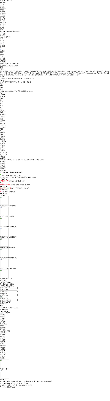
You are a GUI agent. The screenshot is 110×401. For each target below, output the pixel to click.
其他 (70, 71)
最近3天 (2, 149)
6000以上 (17, 91)
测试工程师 (66, 75)
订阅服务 (3, 349)
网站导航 (3, 2)
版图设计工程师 (75, 75)
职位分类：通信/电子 (6, 159)
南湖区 (14, 78)
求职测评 (3, 345)
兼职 (1, 52)
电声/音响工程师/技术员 (10, 73)
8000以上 (23, 91)
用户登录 (3, 33)
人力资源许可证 (5, 331)
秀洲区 (10, 78)
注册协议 (3, 318)
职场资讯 (3, 8)
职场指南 (3, 358)
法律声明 (3, 320)
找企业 (2, 26)
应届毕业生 (3, 114)
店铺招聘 (3, 46)
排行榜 (2, 343)
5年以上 (2, 122)
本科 (1, 105)
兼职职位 (3, 17)
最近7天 (2, 150)
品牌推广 (3, 336)
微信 (1, 29)
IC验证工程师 (76, 71)
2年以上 (2, 118)
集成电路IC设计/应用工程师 (11, 71)
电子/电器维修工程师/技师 (48, 71)
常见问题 (3, 354)
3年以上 (2, 120)
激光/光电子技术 (23, 73)
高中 (1, 100)
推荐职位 (3, 168)
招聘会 (2, 10)
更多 (1, 84)
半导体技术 (31, 73)
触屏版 (2, 28)
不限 (1, 85)
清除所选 (3, 156)
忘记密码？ (16, 307)
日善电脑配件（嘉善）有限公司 (21, 184)
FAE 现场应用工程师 (21, 75)
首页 (1, 38)
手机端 (17, 31)
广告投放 (3, 340)
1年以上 (2, 116)
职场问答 (3, 19)
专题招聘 (3, 11)
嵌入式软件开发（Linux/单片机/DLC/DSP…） (83, 73)
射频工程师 (36, 71)
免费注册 (3, 35)
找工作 (2, 4)
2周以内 (2, 138)
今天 (1, 147)
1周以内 (2, 136)
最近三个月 (3, 154)
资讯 (1, 56)
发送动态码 (3, 304)
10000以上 (29, 91)
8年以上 (2, 123)
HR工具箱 (3, 22)
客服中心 (3, 352)
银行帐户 (3, 334)
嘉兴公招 (3, 51)
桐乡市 (27, 78)
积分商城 (3, 15)
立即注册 (9, 307)
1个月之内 (3, 141)
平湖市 (18, 78)
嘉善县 (32, 78)
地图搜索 (3, 347)
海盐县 (5, 78)
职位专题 (3, 58)
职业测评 (3, 13)
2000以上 (6, 91)
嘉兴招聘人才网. (12, 387)
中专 (1, 102)
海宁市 (23, 78)
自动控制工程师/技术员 (42, 73)
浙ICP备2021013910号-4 (45, 381)
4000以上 (11, 91)
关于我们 (3, 316)
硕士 (1, 107)
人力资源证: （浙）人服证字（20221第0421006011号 (16, 385)
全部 (1, 71)
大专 (1, 103)
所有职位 (3, 161)
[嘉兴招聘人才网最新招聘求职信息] (5, 37)
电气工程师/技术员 (86, 71)
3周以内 (2, 140)
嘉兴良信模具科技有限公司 (17, 181)
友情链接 (3, 356)
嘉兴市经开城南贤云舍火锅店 (20, 188)
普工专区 (3, 20)
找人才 (2, 6)
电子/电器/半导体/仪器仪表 (21, 159)
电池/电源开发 (10, 75)
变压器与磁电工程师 (62, 71)
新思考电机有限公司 (9, 192)
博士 (1, 109)
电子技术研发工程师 (26, 71)
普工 (1, 47)
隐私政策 (3, 322)
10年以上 (3, 125)
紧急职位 (3, 167)
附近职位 (3, 24)
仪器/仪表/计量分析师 (55, 75)
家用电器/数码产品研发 (42, 75)
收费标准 (3, 338)
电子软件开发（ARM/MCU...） (59, 73)
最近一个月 (3, 152)
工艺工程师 (31, 75)
